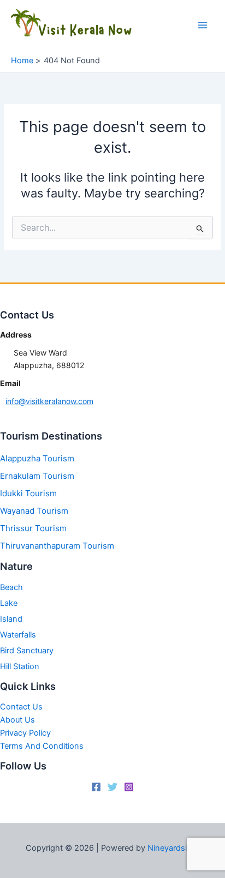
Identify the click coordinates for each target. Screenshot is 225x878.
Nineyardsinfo (173, 848)
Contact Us (21, 707)
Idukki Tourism (28, 493)
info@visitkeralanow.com (49, 401)
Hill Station (19, 666)
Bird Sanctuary (27, 651)
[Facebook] (96, 787)
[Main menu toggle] (202, 25)
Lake (8, 603)
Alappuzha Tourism (37, 458)
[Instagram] (129, 787)
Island (11, 619)
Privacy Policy (25, 733)
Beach (11, 587)
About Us (17, 720)
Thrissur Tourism (33, 528)
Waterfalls (18, 635)
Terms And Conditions (42, 746)
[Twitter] (112, 787)
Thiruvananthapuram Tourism (57, 545)
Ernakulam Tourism (37, 476)
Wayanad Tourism (34, 511)
